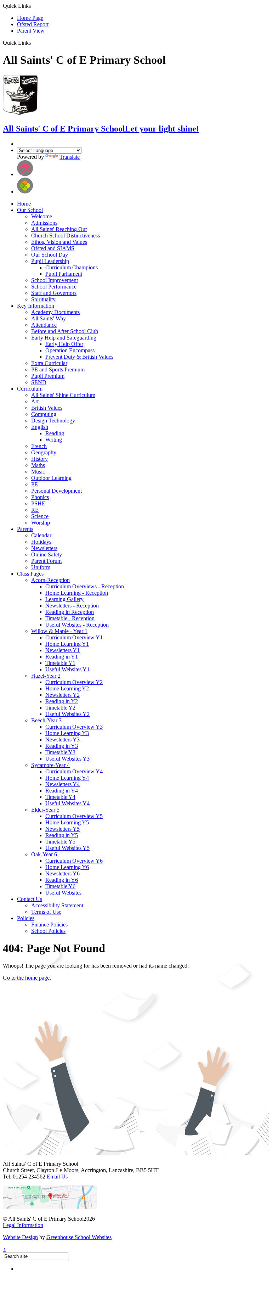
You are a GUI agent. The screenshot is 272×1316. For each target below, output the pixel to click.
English (39, 427)
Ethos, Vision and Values (59, 242)
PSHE (38, 503)
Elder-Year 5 (45, 810)
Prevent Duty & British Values (79, 357)
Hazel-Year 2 (46, 676)
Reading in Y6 (61, 880)
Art (35, 401)
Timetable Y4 (60, 797)
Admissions (44, 223)
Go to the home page (26, 978)
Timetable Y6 (60, 886)
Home (24, 204)
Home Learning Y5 (67, 822)
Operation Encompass (70, 350)
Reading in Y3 (61, 746)
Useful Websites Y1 (67, 669)
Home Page (30, 18)
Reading (54, 433)
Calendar (41, 535)
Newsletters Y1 (62, 650)
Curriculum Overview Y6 (74, 861)
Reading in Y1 (61, 657)
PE (34, 484)
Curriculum (29, 389)
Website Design (20, 1237)
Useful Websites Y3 (67, 759)
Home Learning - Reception (76, 593)
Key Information (35, 306)
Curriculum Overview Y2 (74, 682)
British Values (46, 408)
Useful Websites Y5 (67, 848)
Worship (40, 523)
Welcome (41, 216)
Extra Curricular (49, 363)
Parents (25, 529)
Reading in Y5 (61, 835)
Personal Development (56, 491)
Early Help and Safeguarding (63, 338)
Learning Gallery (64, 599)
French (39, 446)
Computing (43, 414)
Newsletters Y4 (62, 784)
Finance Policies (49, 925)
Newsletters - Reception (72, 606)
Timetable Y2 (60, 708)
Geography (43, 452)
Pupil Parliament (63, 274)
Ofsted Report (33, 24)
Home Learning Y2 (67, 688)
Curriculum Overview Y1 (74, 637)
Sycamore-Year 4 (50, 765)
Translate (70, 157)
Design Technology (53, 421)
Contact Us (29, 899)
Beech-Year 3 (46, 720)
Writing (53, 440)
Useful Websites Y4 (67, 803)
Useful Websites (63, 893)
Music (38, 472)
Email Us (57, 1177)
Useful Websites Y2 (67, 714)
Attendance (44, 325)
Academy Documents (55, 312)
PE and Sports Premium (58, 369)
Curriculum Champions (71, 267)
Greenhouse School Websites (79, 1237)
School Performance (53, 287)
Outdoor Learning (51, 478)
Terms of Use (46, 912)
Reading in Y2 (61, 701)
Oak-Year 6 (44, 854)
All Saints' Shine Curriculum (63, 395)
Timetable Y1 (60, 663)
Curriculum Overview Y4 (74, 771)
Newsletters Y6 (62, 873)
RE (35, 510)
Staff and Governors (53, 293)
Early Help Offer (64, 344)
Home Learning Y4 (67, 778)
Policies (25, 918)
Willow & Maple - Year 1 (59, 631)
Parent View (31, 31)
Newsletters (44, 548)
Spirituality (43, 299)
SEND (38, 382)
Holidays (41, 542)
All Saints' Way (48, 318)
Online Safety (46, 554)
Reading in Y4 (61, 791)
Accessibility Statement (57, 905)
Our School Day (49, 255)
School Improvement (54, 280)
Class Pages (30, 574)
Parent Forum (46, 561)
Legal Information (23, 1225)
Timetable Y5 (60, 842)
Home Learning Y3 (67, 733)
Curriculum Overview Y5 (74, 816)
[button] (33, 42)
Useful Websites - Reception (77, 625)
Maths (38, 465)
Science (40, 516)
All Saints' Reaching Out (59, 229)
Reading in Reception (69, 612)
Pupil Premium (47, 376)
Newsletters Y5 (62, 829)
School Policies (48, 931)
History (39, 459)
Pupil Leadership (50, 261)
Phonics (40, 497)
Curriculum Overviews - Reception (84, 586)
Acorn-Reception (50, 580)
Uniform (40, 567)
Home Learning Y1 (67, 644)
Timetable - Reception (70, 618)
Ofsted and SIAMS (52, 248)
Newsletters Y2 (62, 695)
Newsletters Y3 (62, 740)
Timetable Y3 (60, 752)
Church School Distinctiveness (65, 236)
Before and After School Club (64, 331)
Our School (30, 210)
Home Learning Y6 (67, 867)
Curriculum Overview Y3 (74, 727)
